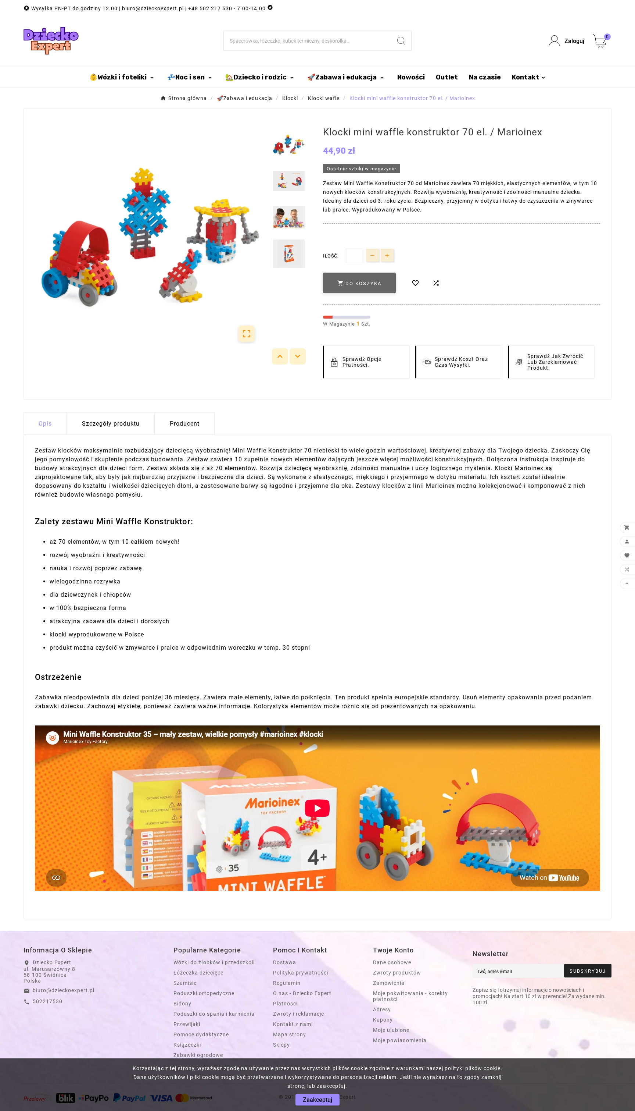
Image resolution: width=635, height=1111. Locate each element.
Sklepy (281, 1045)
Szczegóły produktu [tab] (111, 423)
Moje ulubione (391, 1030)
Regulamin (287, 983)
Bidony (182, 1004)
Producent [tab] (185, 423)
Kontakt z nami (293, 1024)
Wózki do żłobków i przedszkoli (214, 962)
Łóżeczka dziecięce (198, 973)
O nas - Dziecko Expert (302, 993)
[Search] (401, 41)
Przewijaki (186, 1024)
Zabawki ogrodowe (198, 1055)
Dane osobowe (392, 962)
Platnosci (285, 1004)
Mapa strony (289, 1034)
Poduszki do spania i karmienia (214, 1014)
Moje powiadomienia (400, 1040)
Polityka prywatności (300, 973)
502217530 (47, 1001)
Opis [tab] (45, 423)
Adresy (382, 1009)
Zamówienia (389, 983)
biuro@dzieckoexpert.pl (63, 990)
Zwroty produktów (397, 973)
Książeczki (187, 1045)
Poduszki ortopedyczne (203, 993)
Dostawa (284, 962)
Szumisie (185, 983)
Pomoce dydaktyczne (201, 1034)
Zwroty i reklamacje (298, 1014)
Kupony (383, 1020)
